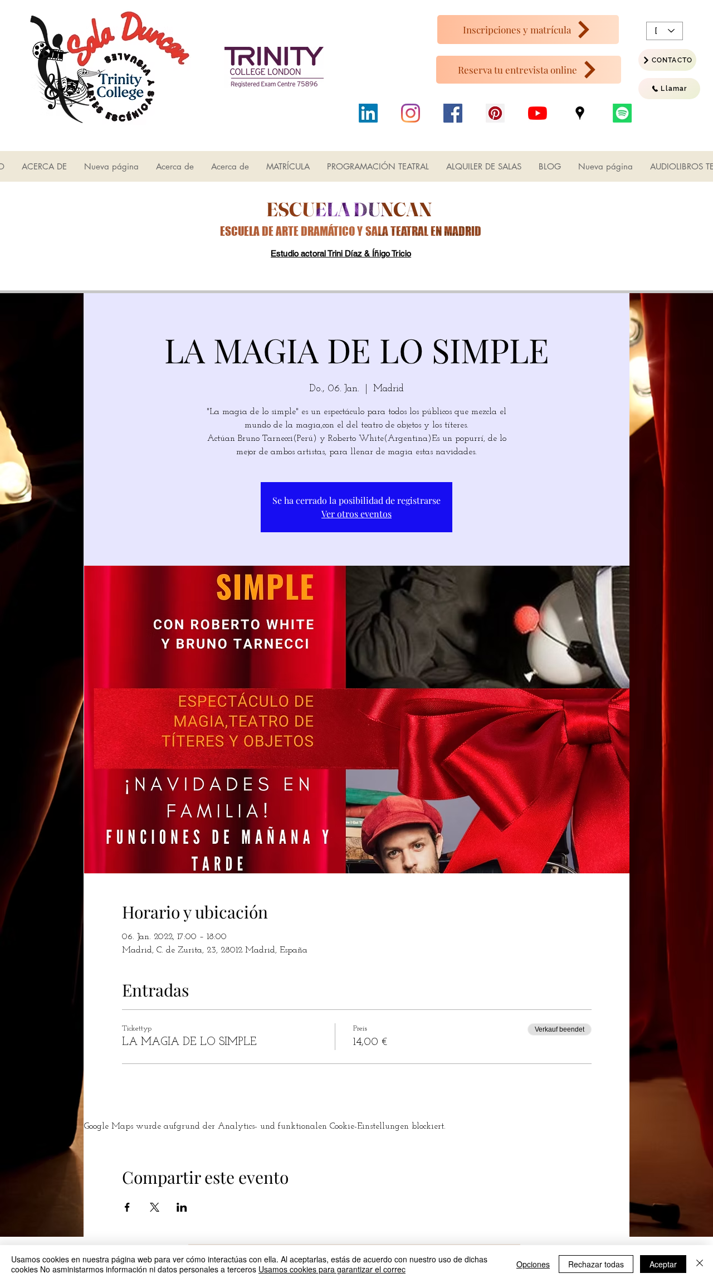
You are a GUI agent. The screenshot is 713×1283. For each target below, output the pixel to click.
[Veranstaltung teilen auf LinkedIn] (182, 1207)
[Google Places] (579, 113)
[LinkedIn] (368, 113)
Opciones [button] (533, 1264)
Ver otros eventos (356, 513)
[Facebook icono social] (452, 113)
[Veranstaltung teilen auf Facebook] (127, 1207)
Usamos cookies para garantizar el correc (332, 1269)
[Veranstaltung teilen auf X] (154, 1207)
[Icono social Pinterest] (495, 113)
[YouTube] (537, 113)
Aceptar (663, 1264)
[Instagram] (410, 113)
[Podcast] (622, 113)
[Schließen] (699, 1264)
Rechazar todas (596, 1264)
